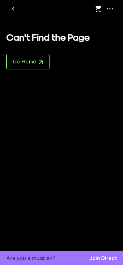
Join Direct (103, 258)
